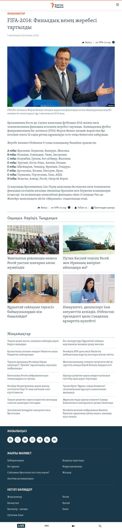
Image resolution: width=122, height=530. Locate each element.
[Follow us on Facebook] (10, 440)
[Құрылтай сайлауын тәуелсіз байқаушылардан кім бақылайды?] (33, 288)
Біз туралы (13, 466)
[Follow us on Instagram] (32, 440)
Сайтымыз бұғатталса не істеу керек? (28, 472)
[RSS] (47, 440)
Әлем (65, 509)
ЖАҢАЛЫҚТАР (16, 13)
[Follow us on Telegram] (40, 440)
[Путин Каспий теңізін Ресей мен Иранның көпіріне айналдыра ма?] (89, 239)
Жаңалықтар (14, 497)
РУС (47, 526)
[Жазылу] (54, 440)
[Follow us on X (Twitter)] (18, 440)
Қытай (66, 503)
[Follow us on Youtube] (25, 440)
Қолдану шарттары (73, 460)
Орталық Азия (15, 515)
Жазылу (66, 472)
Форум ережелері (72, 466)
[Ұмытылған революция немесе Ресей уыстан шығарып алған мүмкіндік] (33, 239)
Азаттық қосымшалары (20, 478)
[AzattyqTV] (73, 526)
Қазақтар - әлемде (17, 509)
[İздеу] (100, 526)
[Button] (87, 42)
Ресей (65, 497)
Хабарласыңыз (15, 460)
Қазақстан (13, 503)
